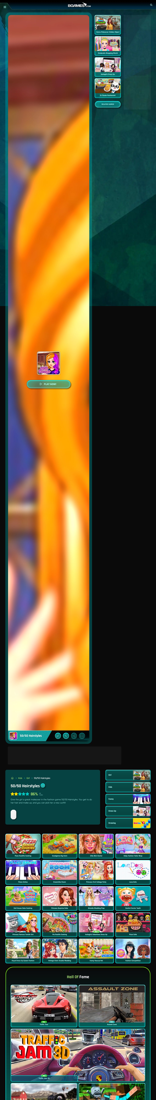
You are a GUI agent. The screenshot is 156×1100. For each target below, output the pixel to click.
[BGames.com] (12, 778)
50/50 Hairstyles (42, 778)
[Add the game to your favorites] (42, 785)
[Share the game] (74, 735)
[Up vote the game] (58, 735)
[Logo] (78, 5)
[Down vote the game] (66, 735)
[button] (151, 5)
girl (28, 778)
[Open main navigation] (5, 7)
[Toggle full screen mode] (82, 735)
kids (20, 778)
